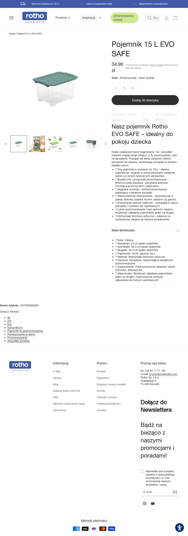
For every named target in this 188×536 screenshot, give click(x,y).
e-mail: (145, 374)
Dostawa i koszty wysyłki (111, 384)
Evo (9, 324)
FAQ (55, 397)
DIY (9, 320)
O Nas (56, 371)
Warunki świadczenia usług (69, 403)
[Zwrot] (146, 114)
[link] (176, 18)
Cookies (101, 410)
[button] (15, 18)
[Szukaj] (149, 18)
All (8, 317)
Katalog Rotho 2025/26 (66, 390)
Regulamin (103, 377)
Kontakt (101, 371)
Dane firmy (59, 410)
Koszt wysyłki (156, 65)
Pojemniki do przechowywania (25, 330)
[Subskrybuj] (175, 492)
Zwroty (101, 390)
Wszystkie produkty (18, 340)
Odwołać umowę (107, 397)
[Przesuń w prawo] (105, 144)
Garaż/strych (15, 327)
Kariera (57, 377)
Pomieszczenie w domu (21, 334)
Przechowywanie (17, 337)
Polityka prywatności (109, 403)
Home (12, 33)
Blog (55, 384)
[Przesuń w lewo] (6, 144)
